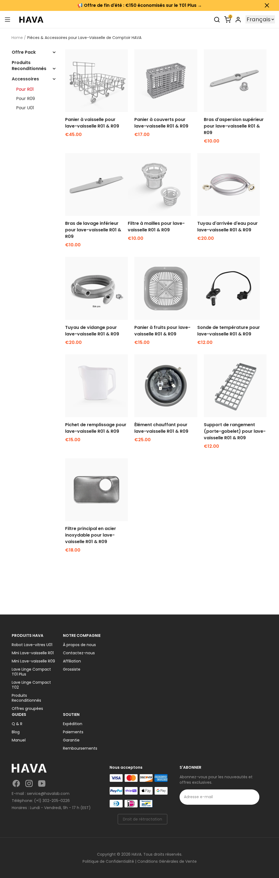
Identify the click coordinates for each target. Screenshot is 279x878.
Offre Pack (24, 52)
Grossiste (71, 669)
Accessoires (25, 79)
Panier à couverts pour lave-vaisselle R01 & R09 (161, 122)
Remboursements (80, 748)
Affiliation (72, 661)
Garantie (71, 740)
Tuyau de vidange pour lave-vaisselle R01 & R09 (92, 330)
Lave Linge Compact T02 (31, 685)
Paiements (73, 731)
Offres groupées (27, 708)
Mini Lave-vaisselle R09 (33, 661)
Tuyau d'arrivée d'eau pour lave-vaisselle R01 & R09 (227, 226)
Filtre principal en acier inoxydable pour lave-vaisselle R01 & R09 (90, 535)
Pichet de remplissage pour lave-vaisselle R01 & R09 (95, 428)
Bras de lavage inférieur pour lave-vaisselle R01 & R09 (93, 230)
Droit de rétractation (142, 819)
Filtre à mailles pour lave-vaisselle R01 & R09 (156, 226)
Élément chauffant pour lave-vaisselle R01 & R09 (161, 428)
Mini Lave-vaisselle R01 (33, 652)
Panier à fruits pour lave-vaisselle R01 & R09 (162, 330)
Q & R (17, 723)
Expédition (72, 723)
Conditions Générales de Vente (167, 861)
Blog (16, 731)
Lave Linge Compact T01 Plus (31, 672)
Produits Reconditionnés (29, 66)
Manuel (19, 740)
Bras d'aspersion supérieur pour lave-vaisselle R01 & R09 (234, 126)
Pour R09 (25, 99)
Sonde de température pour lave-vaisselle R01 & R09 (228, 330)
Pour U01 (25, 108)
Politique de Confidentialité (108, 861)
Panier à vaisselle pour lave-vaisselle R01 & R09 (92, 122)
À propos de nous (79, 644)
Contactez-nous (79, 652)
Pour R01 (25, 89)
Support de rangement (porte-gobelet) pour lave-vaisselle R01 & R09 (235, 431)
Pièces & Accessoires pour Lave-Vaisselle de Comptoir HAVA (84, 37)
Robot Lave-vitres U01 (32, 644)
